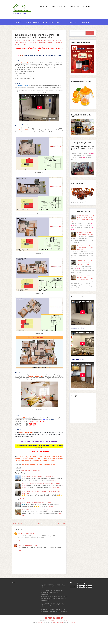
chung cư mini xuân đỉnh (45, 42)
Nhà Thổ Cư (86, 6)
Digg (53, 464)
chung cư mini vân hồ (20, 42)
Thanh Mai (21, 545)
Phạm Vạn (39, 622)
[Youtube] (57, 618)
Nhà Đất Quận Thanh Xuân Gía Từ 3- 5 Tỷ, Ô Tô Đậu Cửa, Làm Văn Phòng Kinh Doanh (85, 262)
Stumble (47, 464)
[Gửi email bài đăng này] (16, 467)
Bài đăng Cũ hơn (61, 523)
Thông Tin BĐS (72, 22)
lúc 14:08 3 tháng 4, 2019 (30, 545)
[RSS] (62, 618)
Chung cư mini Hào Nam (23, 62)
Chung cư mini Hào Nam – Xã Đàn (36, 376)
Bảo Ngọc (21, 533)
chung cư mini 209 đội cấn (42, 40)
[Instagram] (54, 618)
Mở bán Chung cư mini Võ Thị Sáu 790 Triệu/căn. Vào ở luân (38, 476)
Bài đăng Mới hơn (17, 523)
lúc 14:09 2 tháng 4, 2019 (30, 533)
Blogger (66, 620)
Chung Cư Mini (74, 6)
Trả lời (19, 540)
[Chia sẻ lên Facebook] (20, 467)
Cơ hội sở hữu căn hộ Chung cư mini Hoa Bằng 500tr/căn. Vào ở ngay (40, 509)
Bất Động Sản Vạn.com (57, 622)
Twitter (33, 464)
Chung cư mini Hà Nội (53, 620)
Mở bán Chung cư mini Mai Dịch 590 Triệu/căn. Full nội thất (37, 502)
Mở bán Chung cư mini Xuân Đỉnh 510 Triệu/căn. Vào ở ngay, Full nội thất (85, 247)
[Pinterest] (59, 618)
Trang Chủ (43, 6)
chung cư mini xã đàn (32, 42)
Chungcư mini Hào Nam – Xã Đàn (24, 417)
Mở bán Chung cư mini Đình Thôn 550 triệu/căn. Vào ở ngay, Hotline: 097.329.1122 (85, 277)
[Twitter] (49, 618)
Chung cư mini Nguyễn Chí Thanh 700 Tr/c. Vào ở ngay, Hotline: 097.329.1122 (42, 483)
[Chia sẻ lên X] (19, 467)
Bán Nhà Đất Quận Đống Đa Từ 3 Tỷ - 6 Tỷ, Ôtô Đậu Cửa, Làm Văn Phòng (82, 148)
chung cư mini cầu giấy (55, 40)
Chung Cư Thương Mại (58, 6)
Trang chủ (39, 523)
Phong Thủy (85, 22)
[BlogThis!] (18, 467)
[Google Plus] (46, 618)
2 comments (23, 44)
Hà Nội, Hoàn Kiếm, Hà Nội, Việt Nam (30, 470)
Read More (54, 480)
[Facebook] (51, 618)
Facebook (26, 464)
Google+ (40, 464)
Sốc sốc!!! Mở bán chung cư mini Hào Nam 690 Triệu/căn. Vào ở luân (37, 36)
